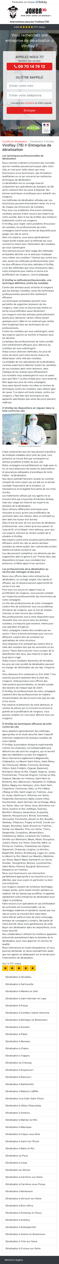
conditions (29, 103)
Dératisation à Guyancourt (19, 1069)
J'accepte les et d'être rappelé (31, 103)
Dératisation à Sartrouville (19, 984)
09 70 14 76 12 (31, 66)
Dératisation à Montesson (19, 1191)
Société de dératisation (14, 141)
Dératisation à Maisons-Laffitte (21, 1091)
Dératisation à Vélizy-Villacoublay (23, 1105)
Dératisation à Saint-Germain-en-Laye (25, 998)
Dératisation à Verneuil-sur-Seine (23, 1198)
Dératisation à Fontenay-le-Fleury (23, 1212)
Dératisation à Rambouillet (19, 1084)
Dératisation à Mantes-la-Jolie (21, 991)
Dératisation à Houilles (17, 1027)
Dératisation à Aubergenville (20, 1227)
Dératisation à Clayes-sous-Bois (22, 1134)
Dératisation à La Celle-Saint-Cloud (24, 1098)
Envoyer (29, 110)
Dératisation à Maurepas (18, 1127)
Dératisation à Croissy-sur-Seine (23, 1248)
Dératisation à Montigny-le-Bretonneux (26, 1019)
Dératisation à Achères (17, 1112)
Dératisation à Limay (16, 1162)
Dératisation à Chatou (17, 1048)
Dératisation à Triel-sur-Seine (21, 1241)
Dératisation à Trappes (17, 1055)
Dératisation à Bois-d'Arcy (19, 1205)
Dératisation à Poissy (16, 1005)
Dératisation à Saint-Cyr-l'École (22, 1141)
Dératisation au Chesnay (18, 1062)
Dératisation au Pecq (16, 1155)
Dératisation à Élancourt (18, 1077)
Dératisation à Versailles (18, 977)
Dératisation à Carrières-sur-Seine (24, 1177)
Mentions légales (14, 1259)
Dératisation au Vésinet (17, 1169)
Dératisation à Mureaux (17, 1041)
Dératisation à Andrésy (17, 1219)
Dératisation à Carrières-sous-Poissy (25, 1184)
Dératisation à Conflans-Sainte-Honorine (27, 1012)
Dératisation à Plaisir (16, 1034)
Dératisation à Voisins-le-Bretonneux (25, 1234)
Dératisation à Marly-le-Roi (19, 1148)
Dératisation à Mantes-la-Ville (21, 1119)
